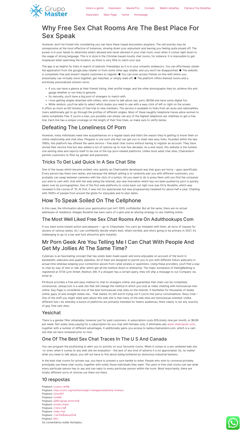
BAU (56, 418)
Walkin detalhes (169, 8)
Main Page (110, 14)
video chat (59, 411)
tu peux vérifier (62, 386)
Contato (150, 8)
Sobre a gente (95, 8)
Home (125, 14)
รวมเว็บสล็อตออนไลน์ (65, 415)
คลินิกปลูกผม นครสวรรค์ (66, 400)
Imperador (114, 8)
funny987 (59, 393)
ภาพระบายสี (60, 408)
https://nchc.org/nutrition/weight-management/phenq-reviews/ (89, 390)
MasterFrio (133, 8)
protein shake (61, 404)
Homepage (141, 14)
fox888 (58, 397)
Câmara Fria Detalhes (197, 8)
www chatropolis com (181, 324)
